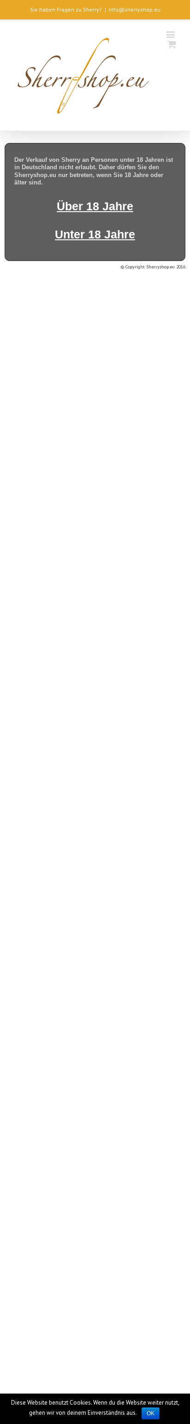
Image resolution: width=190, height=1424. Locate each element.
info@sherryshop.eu (134, 9)
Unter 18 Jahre (95, 234)
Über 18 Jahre (95, 206)
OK (150, 1413)
